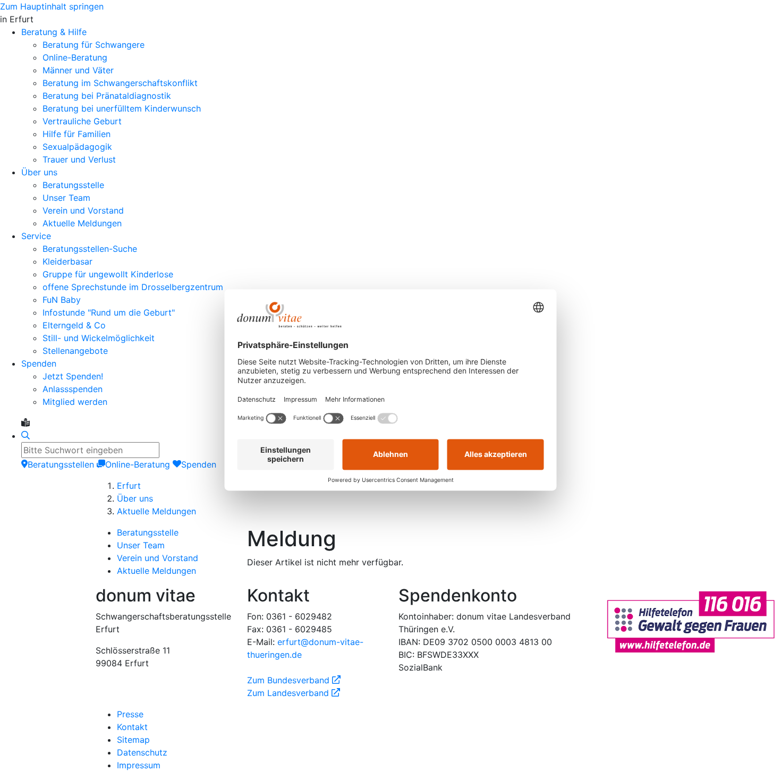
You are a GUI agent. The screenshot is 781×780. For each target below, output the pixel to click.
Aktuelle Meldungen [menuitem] (82, 223)
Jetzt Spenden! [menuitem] (73, 376)
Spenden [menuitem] (38, 363)
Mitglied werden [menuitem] (75, 401)
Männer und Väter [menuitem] (78, 70)
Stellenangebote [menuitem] (75, 350)
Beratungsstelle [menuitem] (73, 185)
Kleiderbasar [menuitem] (67, 261)
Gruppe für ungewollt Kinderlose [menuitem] (108, 274)
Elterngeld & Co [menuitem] (74, 325)
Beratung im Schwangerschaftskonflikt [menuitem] (120, 83)
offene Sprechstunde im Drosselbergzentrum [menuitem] (133, 287)
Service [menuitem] (36, 236)
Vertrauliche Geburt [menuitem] (82, 121)
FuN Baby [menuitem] (62, 299)
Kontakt (132, 727)
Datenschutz (142, 752)
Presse (130, 714)
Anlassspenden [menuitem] (73, 389)
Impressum (138, 765)
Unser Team (141, 545)
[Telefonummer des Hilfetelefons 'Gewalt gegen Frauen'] (690, 620)
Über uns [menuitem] (39, 172)
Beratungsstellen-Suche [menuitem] (90, 248)
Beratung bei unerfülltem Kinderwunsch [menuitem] (122, 108)
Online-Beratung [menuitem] (75, 57)
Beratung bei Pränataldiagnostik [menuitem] (107, 95)
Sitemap (133, 739)
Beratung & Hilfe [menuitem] (54, 32)
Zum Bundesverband (294, 680)
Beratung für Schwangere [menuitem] (94, 44)
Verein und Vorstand (157, 558)
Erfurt (129, 485)
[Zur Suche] (25, 435)
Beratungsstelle (148, 532)
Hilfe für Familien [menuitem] (77, 134)
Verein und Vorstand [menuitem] (83, 210)
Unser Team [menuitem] (66, 197)
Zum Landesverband (293, 693)
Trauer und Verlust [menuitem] (79, 159)
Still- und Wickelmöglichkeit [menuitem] (99, 338)
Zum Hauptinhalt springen (52, 6)
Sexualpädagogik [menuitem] (77, 146)
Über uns (135, 498)
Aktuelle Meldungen (156, 511)
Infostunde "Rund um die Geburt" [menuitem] (109, 312)
